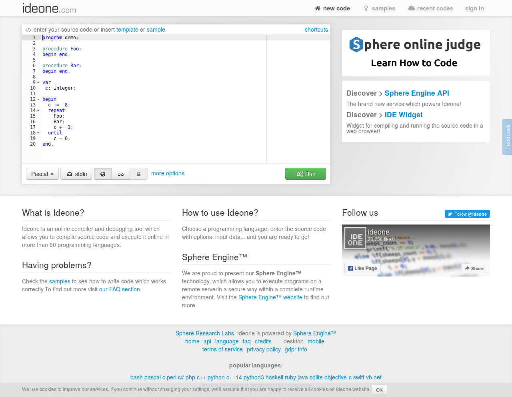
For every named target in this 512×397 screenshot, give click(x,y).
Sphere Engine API (417, 93)
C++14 (234, 377)
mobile (316, 341)
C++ (201, 377)
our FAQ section (119, 289)
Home (192, 341)
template (127, 29)
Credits (263, 341)
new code (336, 8)
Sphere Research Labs (205, 333)
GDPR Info (296, 349)
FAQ (247, 341)
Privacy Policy (264, 349)
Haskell (274, 377)
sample (156, 29)
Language (227, 341)
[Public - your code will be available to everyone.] (103, 174)
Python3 (254, 377)
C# (181, 377)
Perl (171, 377)
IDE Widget (404, 114)
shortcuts (316, 29)
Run (310, 174)
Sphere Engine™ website (270, 297)
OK (379, 389)
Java (303, 377)
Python (216, 377)
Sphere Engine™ (314, 333)
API (207, 341)
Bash (136, 377)
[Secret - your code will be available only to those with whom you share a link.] (121, 174)
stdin (80, 174)
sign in (474, 8)
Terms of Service (222, 349)
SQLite (316, 377)
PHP (190, 377)
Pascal (152, 377)
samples (382, 8)
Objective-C (338, 377)
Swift (358, 377)
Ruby (290, 377)
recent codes (434, 8)
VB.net (374, 377)
